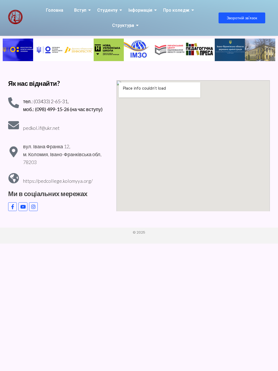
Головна (54, 10)
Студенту (107, 10)
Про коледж (176, 10)
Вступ (80, 10)
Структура (123, 25)
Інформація (140, 10)
